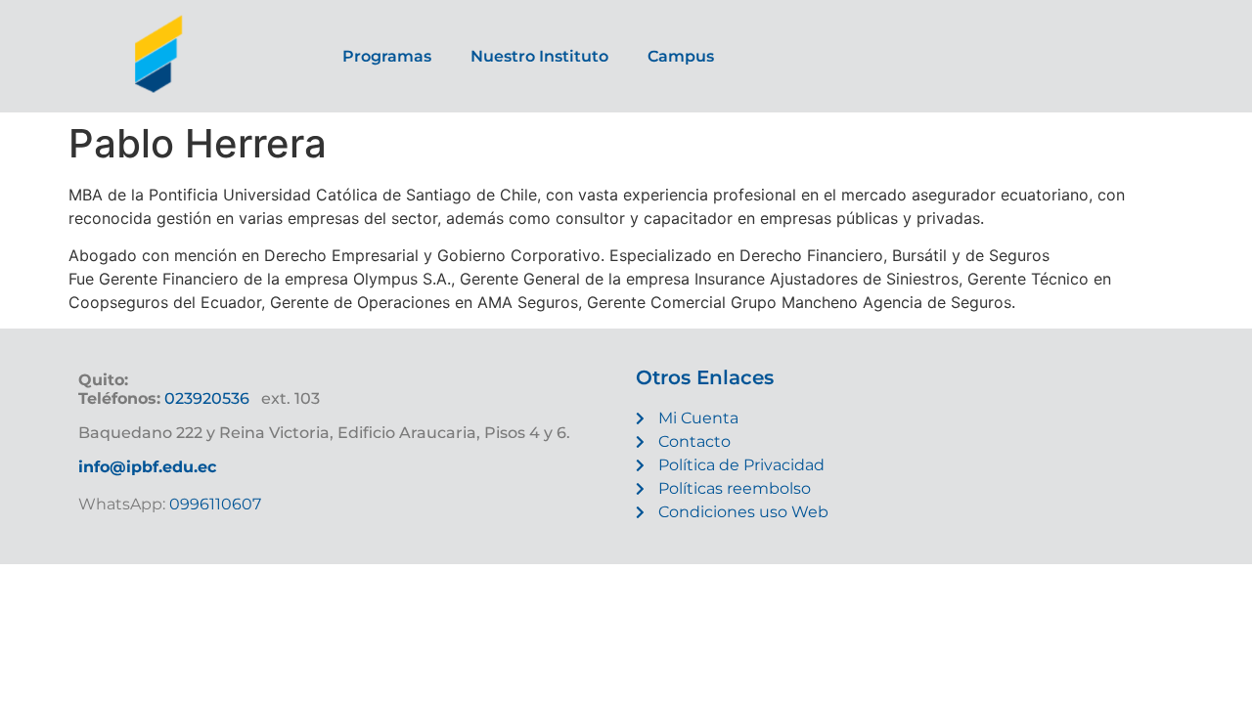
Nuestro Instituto (539, 56)
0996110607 (213, 504)
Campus (681, 56)
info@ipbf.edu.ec (147, 467)
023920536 (206, 398)
